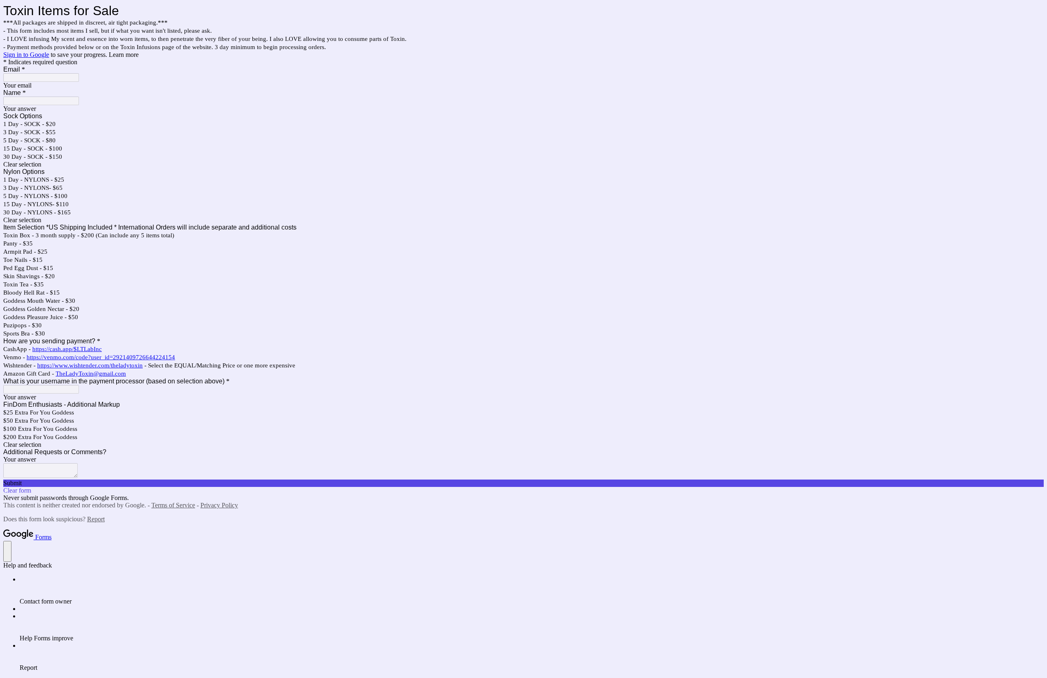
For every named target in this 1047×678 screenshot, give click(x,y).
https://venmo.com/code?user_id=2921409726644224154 (101, 357)
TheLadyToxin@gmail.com (91, 373)
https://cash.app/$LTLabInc (67, 349)
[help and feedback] (7, 551)
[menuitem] (532, 590)
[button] (523, 164)
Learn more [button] (124, 54)
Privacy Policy (219, 505)
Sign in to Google (26, 54)
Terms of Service (173, 505)
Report (96, 519)
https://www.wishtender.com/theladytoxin (90, 365)
